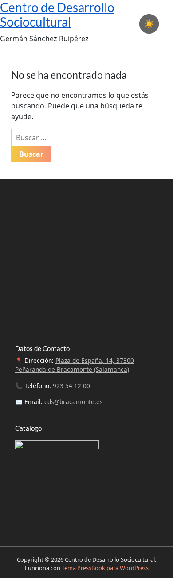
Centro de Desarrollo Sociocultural (57, 14)
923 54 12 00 (71, 385)
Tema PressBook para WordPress (105, 568)
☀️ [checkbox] (149, 23)
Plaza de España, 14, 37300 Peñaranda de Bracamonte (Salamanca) (74, 365)
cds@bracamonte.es (73, 401)
